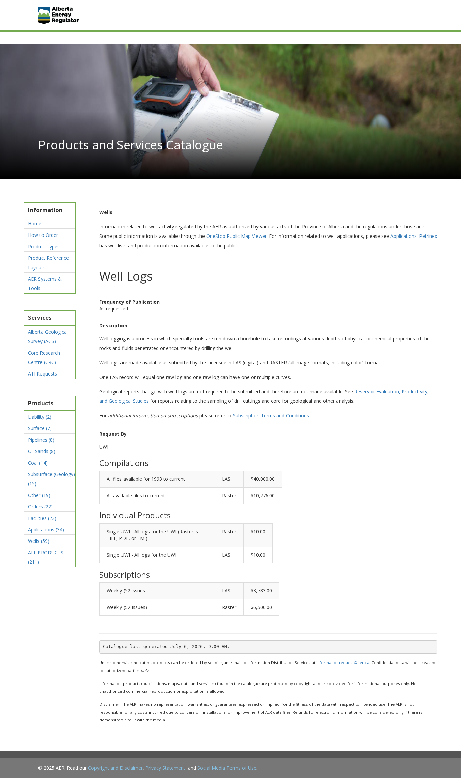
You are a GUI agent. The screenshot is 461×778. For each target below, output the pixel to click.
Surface (40, 428)
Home (35, 223)
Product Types (44, 246)
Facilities (42, 518)
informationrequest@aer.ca (342, 662)
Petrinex (428, 236)
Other (39, 495)
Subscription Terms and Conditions (271, 415)
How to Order (43, 235)
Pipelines (41, 440)
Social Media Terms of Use (226, 768)
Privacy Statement (165, 768)
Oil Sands (41, 451)
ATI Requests (42, 373)
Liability (39, 417)
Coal (38, 463)
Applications (46, 529)
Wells (38, 541)
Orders (40, 506)
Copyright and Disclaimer (115, 768)
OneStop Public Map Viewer (236, 236)
